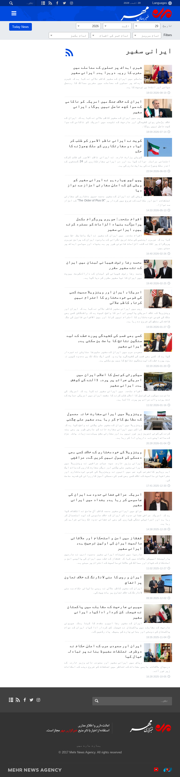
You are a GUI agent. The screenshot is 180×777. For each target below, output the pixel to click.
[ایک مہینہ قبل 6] (158, 225)
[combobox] (147, 26)
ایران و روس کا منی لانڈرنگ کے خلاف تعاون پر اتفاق (103, 579)
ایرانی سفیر (148, 50)
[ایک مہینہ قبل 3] (158, 186)
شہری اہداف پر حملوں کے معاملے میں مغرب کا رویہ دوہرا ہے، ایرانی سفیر (106, 69)
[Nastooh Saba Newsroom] (165, 770)
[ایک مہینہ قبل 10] (158, 652)
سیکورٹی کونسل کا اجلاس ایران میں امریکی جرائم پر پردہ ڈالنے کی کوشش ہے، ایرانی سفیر (106, 380)
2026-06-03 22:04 (156, 171)
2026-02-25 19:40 (156, 283)
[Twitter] (31, 700)
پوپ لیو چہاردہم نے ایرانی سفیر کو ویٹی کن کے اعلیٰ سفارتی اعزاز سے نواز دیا (105, 185)
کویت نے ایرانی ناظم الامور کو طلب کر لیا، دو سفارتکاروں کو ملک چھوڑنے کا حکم (105, 145)
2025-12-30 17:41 (156, 485)
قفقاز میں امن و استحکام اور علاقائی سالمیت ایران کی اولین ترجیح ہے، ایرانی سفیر (106, 543)
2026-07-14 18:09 (156, 131)
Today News (20, 27)
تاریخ (167, 25)
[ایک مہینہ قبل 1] (158, 108)
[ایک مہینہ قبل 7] (158, 298)
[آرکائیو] (11, 700)
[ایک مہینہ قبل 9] (158, 613)
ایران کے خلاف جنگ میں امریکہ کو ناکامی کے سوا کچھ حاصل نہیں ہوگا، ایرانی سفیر (103, 106)
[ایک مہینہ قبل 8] (158, 501)
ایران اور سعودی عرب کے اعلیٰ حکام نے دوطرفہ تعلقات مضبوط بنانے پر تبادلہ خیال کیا (104, 651)
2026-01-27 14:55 (156, 327)
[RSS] (69, 52)
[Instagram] (38, 700)
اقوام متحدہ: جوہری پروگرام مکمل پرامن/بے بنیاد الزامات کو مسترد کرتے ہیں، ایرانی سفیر (104, 224)
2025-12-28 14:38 (156, 529)
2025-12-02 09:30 (156, 598)
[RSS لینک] (18, 700)
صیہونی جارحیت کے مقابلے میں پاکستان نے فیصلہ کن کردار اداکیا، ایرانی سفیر (104, 612)
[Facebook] (24, 700)
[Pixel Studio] (153, 770)
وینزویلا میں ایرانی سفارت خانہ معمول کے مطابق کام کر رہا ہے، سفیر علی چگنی (104, 416)
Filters (168, 35)
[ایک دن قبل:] (158, 74)
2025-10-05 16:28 (156, 676)
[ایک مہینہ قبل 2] (158, 147)
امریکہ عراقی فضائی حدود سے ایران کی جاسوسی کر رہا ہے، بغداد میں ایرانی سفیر (105, 499)
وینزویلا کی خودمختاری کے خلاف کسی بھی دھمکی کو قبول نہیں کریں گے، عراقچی (105, 454)
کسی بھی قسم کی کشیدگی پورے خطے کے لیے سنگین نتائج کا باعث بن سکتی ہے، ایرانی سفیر (104, 340)
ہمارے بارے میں (89, 745)
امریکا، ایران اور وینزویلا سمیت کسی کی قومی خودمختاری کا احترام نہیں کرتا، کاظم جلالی (105, 297)
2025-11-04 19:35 (156, 637)
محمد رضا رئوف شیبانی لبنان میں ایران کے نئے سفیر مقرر (104, 264)
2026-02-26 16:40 (156, 253)
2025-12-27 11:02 (156, 568)
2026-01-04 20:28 (156, 443)
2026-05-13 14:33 (156, 210)
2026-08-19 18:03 (156, 92)
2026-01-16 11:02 (156, 405)
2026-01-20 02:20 (156, 366)
